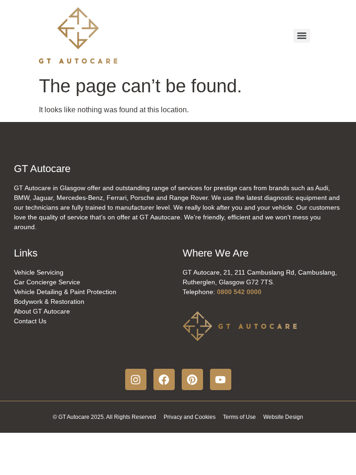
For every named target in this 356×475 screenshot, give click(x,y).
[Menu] (301, 36)
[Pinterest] (192, 379)
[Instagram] (135, 379)
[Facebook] (164, 379)
